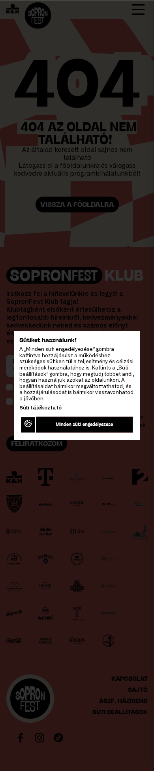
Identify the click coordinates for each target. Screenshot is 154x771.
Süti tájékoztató (40, 408)
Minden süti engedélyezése (84, 424)
